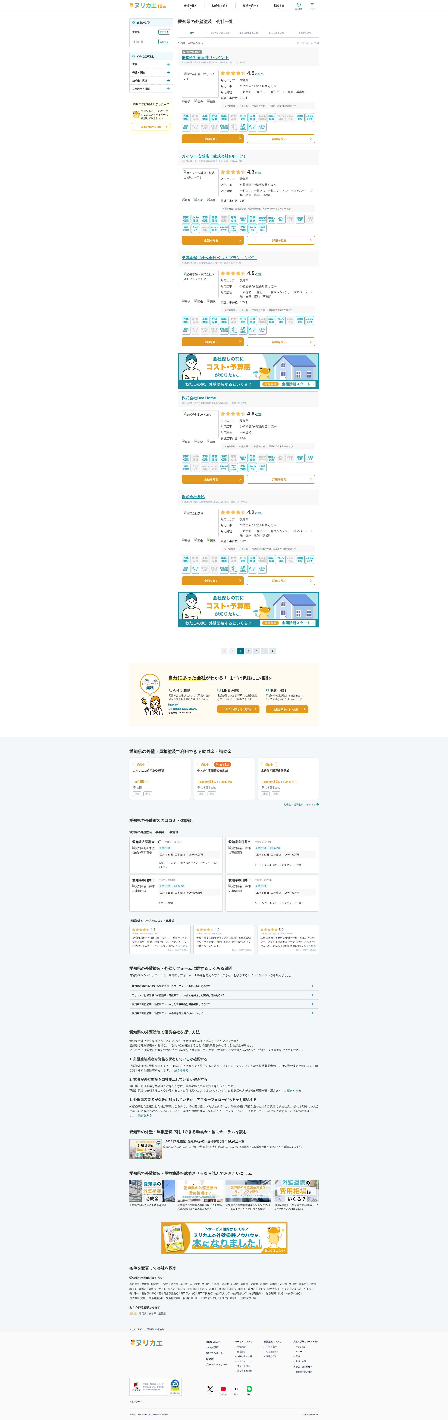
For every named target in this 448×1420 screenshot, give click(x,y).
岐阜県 (152, 1313)
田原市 (242, 1288)
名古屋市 (134, 1284)
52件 (258, 274)
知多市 (172, 1288)
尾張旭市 (192, 1288)
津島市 (215, 1284)
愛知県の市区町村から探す (146, 1278)
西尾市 (264, 1284)
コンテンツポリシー (215, 1352)
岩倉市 (213, 1288)
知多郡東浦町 (293, 1293)
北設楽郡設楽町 (208, 1298)
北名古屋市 (273, 1288)
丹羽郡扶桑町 (205, 1293)
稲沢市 (133, 1288)
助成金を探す (272, 1351)
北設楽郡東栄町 (228, 1298)
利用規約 (210, 1358)
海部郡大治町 (222, 1293)
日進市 (232, 1288)
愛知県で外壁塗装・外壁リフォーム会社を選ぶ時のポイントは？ (167, 1013)
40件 (258, 172)
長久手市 (134, 1293)
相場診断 (241, 1346)
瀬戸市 (174, 1284)
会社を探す (271, 1346)
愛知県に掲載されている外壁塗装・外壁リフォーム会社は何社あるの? (171, 986)
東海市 (152, 1288)
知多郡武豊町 (173, 1298)
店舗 (298, 1356)
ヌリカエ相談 (243, 1365)
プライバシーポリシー (216, 1364)
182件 (259, 74)
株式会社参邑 (193, 496)
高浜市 (203, 1288)
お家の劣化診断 (244, 1356)
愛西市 (251, 1288)
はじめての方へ (213, 1341)
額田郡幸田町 (190, 1298)
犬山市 (283, 1284)
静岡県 (142, 1313)
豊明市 (222, 1288)
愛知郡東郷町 (149, 1293)
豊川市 (205, 1284)
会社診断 (241, 1351)
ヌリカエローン (244, 1361)
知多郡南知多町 (138, 1298)
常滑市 (293, 1284)
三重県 (162, 1313)
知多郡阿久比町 (274, 1293)
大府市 (162, 1288)
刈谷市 (235, 1284)
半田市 (184, 1284)
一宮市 (164, 1284)
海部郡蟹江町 (239, 1293)
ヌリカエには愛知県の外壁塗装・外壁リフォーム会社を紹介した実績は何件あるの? (178, 995)
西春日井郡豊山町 (168, 1293)
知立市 (181, 1288)
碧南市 (225, 1284)
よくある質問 (212, 1347)
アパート (300, 1351)
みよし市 (297, 1288)
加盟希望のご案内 (304, 1371)
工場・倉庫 (301, 1361)
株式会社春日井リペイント (205, 57)
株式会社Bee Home (199, 398)
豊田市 (244, 1284)
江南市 (302, 1284)
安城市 (254, 1284)
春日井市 (195, 1284)
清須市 (261, 1288)
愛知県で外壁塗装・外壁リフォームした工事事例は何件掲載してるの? (171, 1004)
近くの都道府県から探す (144, 1307)
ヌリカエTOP (135, 1329)
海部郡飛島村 (256, 1293)
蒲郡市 (273, 1284)
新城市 (142, 1288)
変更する (164, 31)
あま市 (307, 1288)
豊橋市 (145, 1284)
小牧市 (312, 1284)
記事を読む (271, 1356)
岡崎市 (155, 1284)
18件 (258, 513)
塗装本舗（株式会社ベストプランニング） (219, 257)
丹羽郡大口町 (188, 1293)
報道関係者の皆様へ (161, 1414)
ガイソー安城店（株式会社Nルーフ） (214, 156)
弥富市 (285, 1288)
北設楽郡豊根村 (247, 1298)
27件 (258, 414)
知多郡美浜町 (156, 1298)
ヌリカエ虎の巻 (244, 1370)
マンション (301, 1346)
